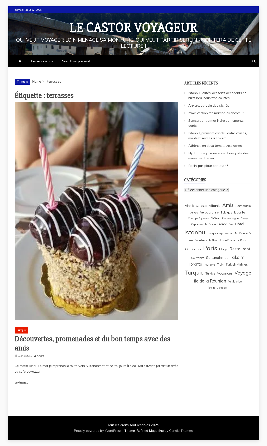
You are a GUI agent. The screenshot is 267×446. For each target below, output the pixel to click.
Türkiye (210, 273)
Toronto (195, 264)
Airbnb (189, 206)
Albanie (214, 205)
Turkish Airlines (236, 264)
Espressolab (199, 224)
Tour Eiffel (209, 264)
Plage (223, 249)
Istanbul (195, 232)
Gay (231, 224)
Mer (191, 240)
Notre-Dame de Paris (233, 240)
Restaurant (239, 248)
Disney (244, 218)
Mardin (229, 233)
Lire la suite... (21, 382)
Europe (212, 224)
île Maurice (235, 281)
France (222, 224)
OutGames (193, 249)
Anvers (194, 212)
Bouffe (239, 212)
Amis (228, 205)
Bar (217, 212)
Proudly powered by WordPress (98, 430)
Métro (213, 240)
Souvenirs (197, 257)
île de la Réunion (210, 281)
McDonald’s (243, 233)
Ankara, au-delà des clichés (208, 105)
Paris (210, 248)
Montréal (201, 240)
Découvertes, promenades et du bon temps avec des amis (92, 343)
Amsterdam (243, 205)
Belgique (226, 212)
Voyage (242, 273)
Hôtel (239, 224)
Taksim (237, 257)
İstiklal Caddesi (217, 287)
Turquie (21, 330)
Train (220, 264)
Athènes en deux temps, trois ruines (215, 145)
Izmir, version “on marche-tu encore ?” (216, 113)
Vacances (225, 273)
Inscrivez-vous (42, 61)
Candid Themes (181, 430)
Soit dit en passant (76, 61)
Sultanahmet (217, 257)
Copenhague (230, 218)
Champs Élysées (198, 218)
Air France (201, 205)
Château (215, 218)
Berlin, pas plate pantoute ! (208, 166)
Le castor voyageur (134, 27)
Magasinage (216, 233)
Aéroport (206, 212)
